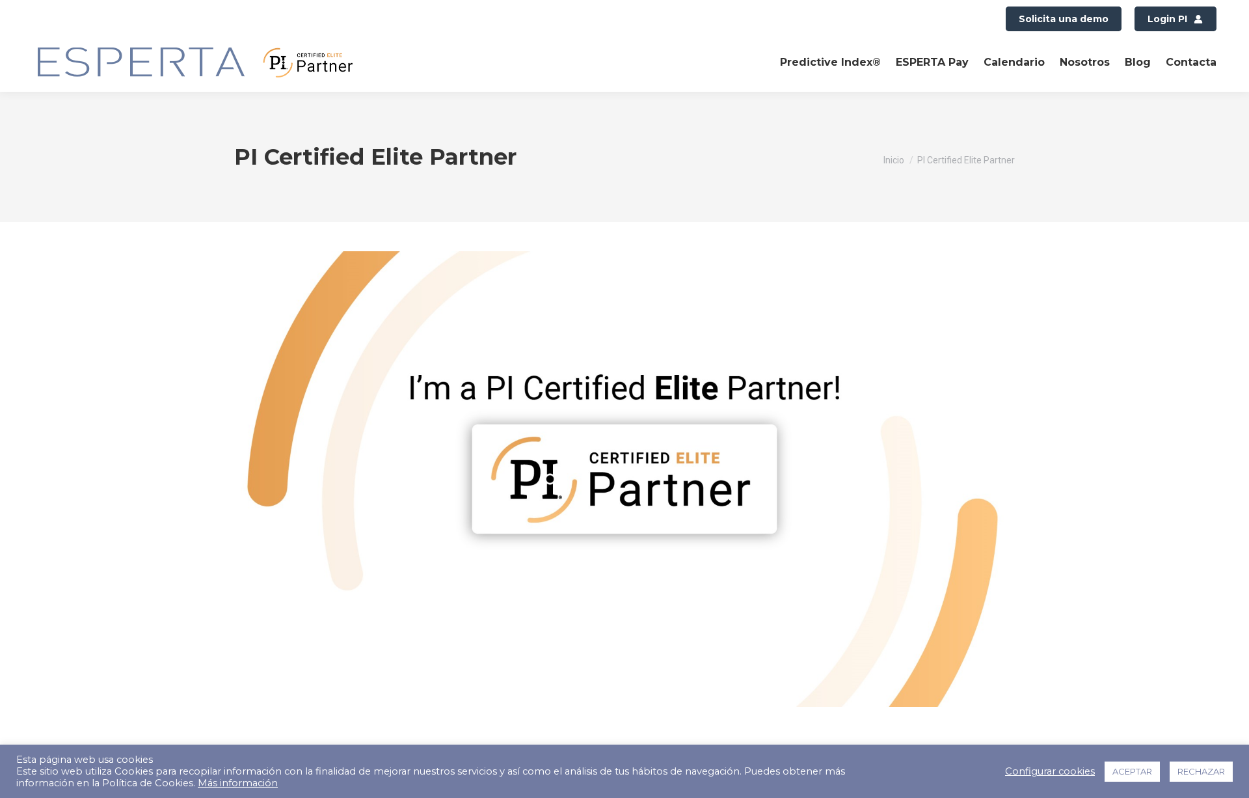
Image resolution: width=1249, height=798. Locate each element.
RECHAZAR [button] (1201, 771)
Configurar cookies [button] (1050, 771)
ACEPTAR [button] (1132, 771)
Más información (238, 783)
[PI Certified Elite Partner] (624, 479)
